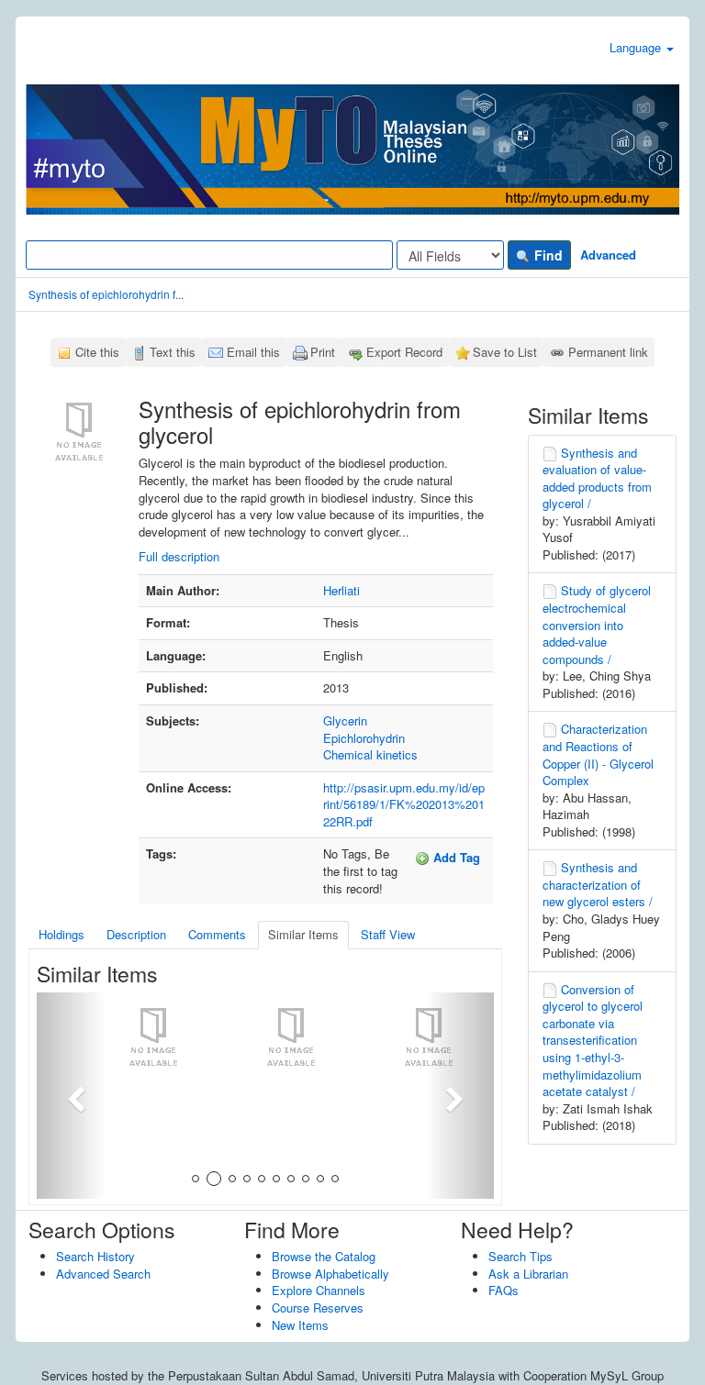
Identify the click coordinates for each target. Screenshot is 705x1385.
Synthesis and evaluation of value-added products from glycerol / (597, 478)
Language (637, 47)
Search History (95, 1256)
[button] (71, 1095)
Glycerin (345, 720)
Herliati (341, 590)
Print (322, 351)
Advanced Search (103, 1273)
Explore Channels (318, 1290)
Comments (217, 934)
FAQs (503, 1290)
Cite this (97, 351)
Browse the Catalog (323, 1256)
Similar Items (303, 934)
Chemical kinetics (370, 754)
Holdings (61, 934)
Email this (253, 351)
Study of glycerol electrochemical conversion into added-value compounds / (597, 624)
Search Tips (520, 1256)
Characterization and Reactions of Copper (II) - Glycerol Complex (598, 754)
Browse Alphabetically (330, 1273)
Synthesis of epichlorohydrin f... (106, 294)
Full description (179, 556)
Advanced (608, 254)
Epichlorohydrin (364, 738)
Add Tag (455, 857)
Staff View (388, 934)
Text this (173, 351)
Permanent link (608, 351)
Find (547, 255)
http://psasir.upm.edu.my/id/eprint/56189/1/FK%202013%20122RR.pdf (404, 804)
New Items (300, 1325)
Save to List (505, 351)
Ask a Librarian (528, 1273)
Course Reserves (318, 1307)
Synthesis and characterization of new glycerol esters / (598, 884)
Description (136, 934)
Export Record (404, 351)
